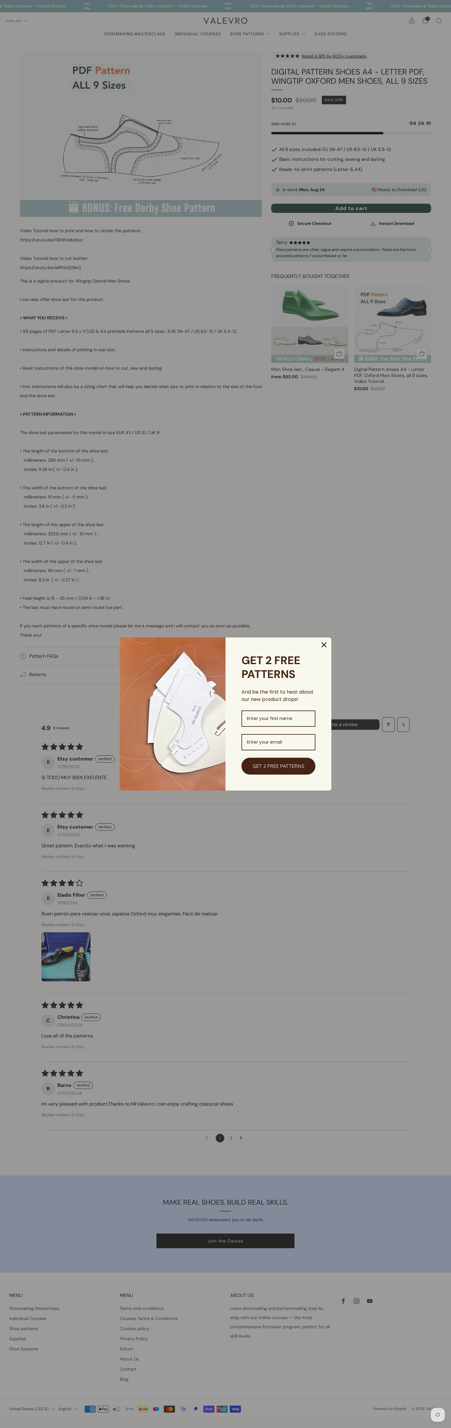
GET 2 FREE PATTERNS (278, 766)
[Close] (324, 644)
